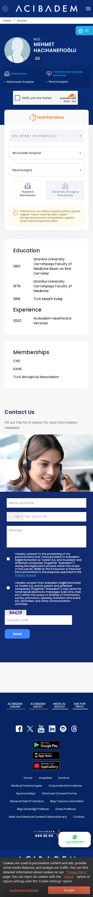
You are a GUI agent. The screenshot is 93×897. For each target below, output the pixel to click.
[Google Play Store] (46, 745)
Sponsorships (25, 793)
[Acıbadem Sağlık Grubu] (46, 8)
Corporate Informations (65, 786)
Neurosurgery (58, 82)
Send (17, 634)
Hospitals (45, 778)
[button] (15, 516)
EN (87, 31)
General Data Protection (27, 801)
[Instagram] (63, 729)
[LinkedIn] (52, 729)
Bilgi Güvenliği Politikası (33, 809)
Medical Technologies (26, 786)
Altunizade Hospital (20, 82)
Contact (78, 817)
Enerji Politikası (66, 809)
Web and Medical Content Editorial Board (38, 817)
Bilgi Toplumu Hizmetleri (66, 801)
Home (28, 778)
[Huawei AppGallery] (46, 766)
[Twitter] (30, 729)
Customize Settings (24, 890)
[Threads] (74, 729)
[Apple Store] (46, 755)
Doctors (63, 778)
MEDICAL (59, 705)
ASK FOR (79, 705)
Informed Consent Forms (59, 793)
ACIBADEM (15, 705)
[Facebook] (19, 729)
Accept (69, 890)
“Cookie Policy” (76, 872)
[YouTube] (41, 729)
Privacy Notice (25, 575)
